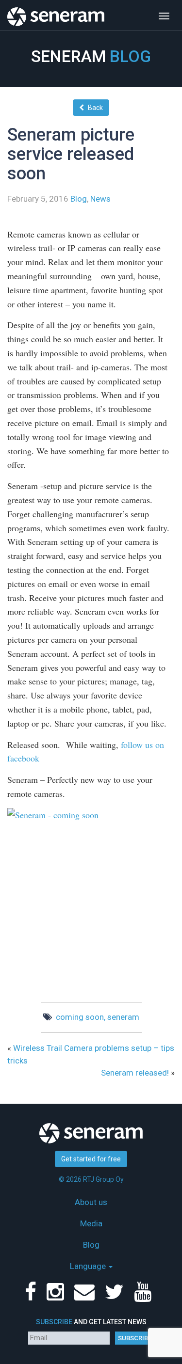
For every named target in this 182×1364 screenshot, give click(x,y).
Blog (78, 199)
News (100, 199)
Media (91, 1223)
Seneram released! (135, 1073)
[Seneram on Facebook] (32, 1297)
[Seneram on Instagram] (57, 1297)
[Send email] (86, 1297)
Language (89, 1266)
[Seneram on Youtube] (144, 1297)
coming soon (80, 1017)
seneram (123, 1017)
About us (91, 1202)
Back (95, 107)
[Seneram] (56, 12)
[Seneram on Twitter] (116, 1297)
